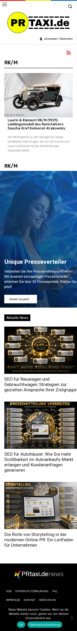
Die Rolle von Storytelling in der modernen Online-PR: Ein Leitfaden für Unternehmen (38, 540)
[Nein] (72, 617)
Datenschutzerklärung (45, 624)
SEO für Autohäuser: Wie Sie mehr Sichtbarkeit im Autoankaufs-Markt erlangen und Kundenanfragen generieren (38, 462)
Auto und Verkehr (14, 115)
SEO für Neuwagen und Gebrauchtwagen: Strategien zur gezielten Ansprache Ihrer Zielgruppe (40, 384)
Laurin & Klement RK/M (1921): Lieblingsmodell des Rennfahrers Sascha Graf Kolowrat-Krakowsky (36, 124)
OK (21, 624)
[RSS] (69, 53)
